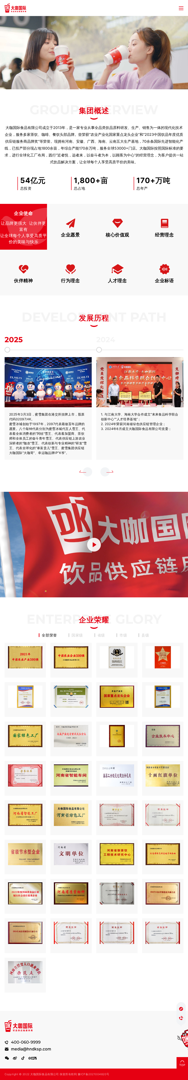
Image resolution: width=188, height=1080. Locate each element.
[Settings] (165, 591)
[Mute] (139, 591)
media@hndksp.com (31, 1049)
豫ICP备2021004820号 (93, 1074)
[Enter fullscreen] (182, 591)
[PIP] (173, 591)
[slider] (67, 591)
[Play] (6, 591)
